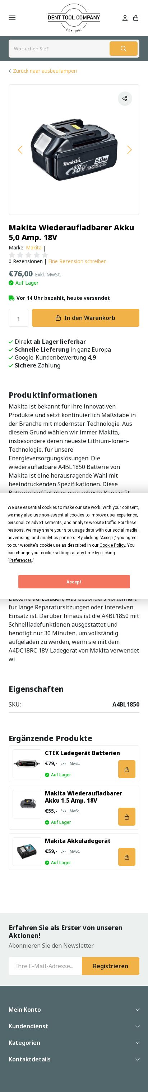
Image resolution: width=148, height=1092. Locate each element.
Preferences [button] (20, 560)
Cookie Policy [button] (112, 545)
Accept (74, 581)
